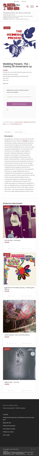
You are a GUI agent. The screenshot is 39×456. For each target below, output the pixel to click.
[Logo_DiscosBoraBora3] (16, 6)
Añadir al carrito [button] (12, 343)
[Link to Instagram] (31, 449)
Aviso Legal (6, 435)
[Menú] (31, 6)
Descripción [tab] (8, 132)
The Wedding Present (16, 124)
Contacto (23, 1)
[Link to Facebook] (34, 449)
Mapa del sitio (7, 423)
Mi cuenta (16, 1)
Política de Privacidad (9, 426)
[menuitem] (16, 1)
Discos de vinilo (19, 122)
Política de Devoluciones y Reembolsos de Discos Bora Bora (18, 418)
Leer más (12, 248)
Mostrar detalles (27, 248)
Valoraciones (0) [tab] (19, 132)
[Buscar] (26, 6)
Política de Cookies (8, 432)
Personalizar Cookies (9, 429)
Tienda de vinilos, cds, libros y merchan (16, 13)
